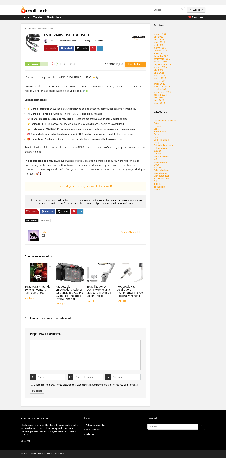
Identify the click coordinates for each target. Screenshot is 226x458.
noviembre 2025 (162, 59)
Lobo (50, 41)
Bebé (156, 128)
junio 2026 (159, 39)
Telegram (90, 434)
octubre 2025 (160, 61)
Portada (28, 28)
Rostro (157, 167)
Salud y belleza (161, 170)
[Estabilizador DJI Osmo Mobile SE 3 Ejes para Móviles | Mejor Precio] (101, 265)
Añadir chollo (54, 17)
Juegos (157, 151)
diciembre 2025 (161, 56)
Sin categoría (160, 173)
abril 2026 (158, 45)
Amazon (99, 41)
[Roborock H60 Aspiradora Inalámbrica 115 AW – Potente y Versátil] (131, 265)
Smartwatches (161, 178)
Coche (157, 137)
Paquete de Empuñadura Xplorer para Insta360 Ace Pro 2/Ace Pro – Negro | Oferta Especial (70, 293)
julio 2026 (158, 36)
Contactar (25, 441)
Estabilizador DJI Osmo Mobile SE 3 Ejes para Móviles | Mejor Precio (99, 291)
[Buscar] (182, 9)
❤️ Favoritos (195, 17)
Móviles (157, 153)
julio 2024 (158, 97)
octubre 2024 (160, 89)
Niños (156, 159)
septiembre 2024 (162, 92)
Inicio (26, 17)
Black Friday (160, 131)
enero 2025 (159, 83)
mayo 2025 (159, 75)
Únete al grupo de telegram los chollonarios (84, 186)
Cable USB (44, 220)
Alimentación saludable (165, 120)
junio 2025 (159, 72)
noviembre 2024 (162, 86)
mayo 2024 (159, 103)
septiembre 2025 (162, 64)
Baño (156, 123)
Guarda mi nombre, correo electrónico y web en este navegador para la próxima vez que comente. (86, 384)
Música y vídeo (161, 156)
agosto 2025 (160, 67)
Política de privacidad (95, 425)
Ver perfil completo (131, 232)
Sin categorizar (161, 175)
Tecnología (87, 41)
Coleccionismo (161, 139)
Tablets (157, 184)
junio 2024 (159, 100)
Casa (156, 134)
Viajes (157, 189)
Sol (155, 181)
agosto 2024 (160, 95)
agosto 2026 (160, 34)
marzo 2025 (160, 78)
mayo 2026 (159, 42)
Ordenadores (160, 162)
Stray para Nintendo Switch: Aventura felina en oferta (38, 289)
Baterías (158, 126)
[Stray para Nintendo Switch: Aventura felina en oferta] (39, 265)
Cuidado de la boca (163, 145)
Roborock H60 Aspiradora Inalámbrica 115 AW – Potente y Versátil (131, 291)
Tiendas (37, 17)
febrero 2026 (160, 50)
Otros (156, 164)
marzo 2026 (160, 48)
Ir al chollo (134, 64)
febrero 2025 (160, 81)
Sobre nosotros (93, 430)
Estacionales (160, 148)
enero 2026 (159, 53)
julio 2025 (158, 70)
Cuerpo (157, 142)
